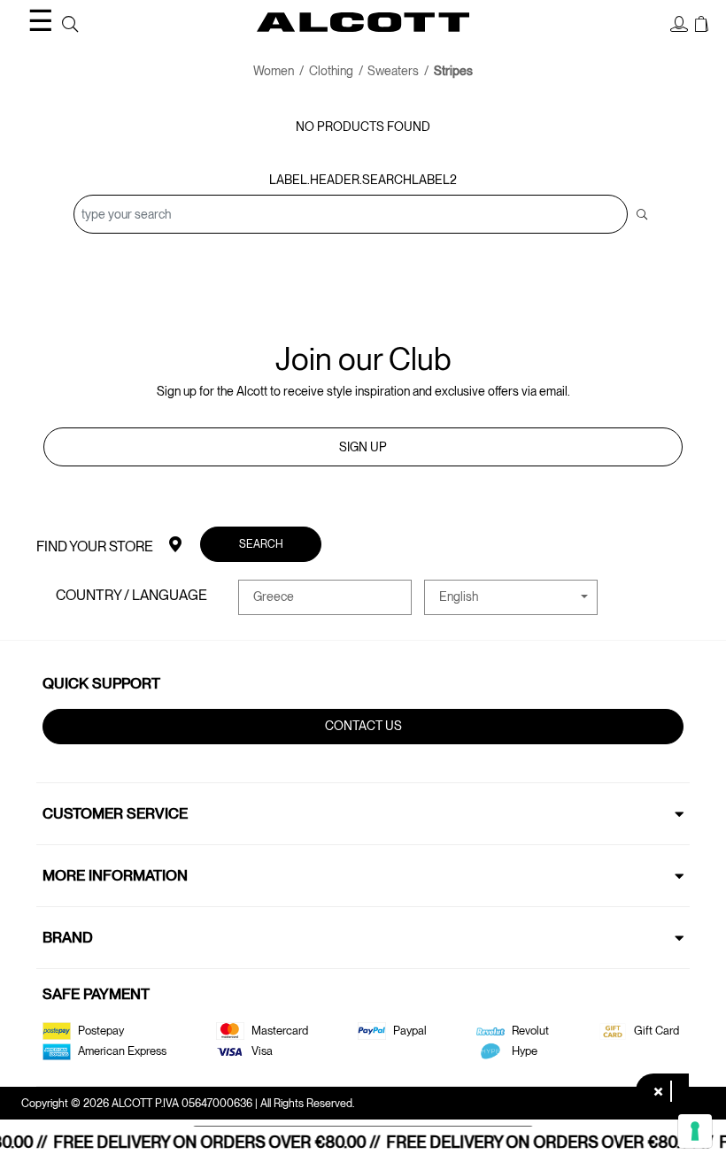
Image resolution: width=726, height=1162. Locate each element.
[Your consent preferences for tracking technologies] (695, 1131)
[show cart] (701, 25)
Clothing (331, 71)
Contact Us (363, 726)
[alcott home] (363, 22)
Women (273, 71)
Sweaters (393, 71)
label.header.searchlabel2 (363, 180)
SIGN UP (363, 447)
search (261, 543)
